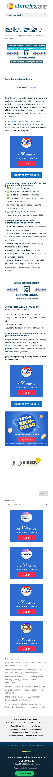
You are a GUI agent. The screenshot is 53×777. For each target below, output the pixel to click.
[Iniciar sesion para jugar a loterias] (26, 446)
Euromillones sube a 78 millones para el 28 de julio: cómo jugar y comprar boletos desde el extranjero (25, 690)
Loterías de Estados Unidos (31, 729)
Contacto (34, 732)
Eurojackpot (13, 729)
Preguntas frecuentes (34, 735)
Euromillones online (19, 121)
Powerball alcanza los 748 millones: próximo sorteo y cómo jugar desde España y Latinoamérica (24, 679)
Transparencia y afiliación (25, 739)
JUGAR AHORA (24, 773)
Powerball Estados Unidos (34, 723)
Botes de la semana (13, 723)
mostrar (32, 88)
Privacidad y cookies (15, 735)
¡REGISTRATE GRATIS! (26, 175)
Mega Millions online (18, 726)
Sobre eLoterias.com (20, 732)
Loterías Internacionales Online (25, 719)
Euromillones (11, 345)
